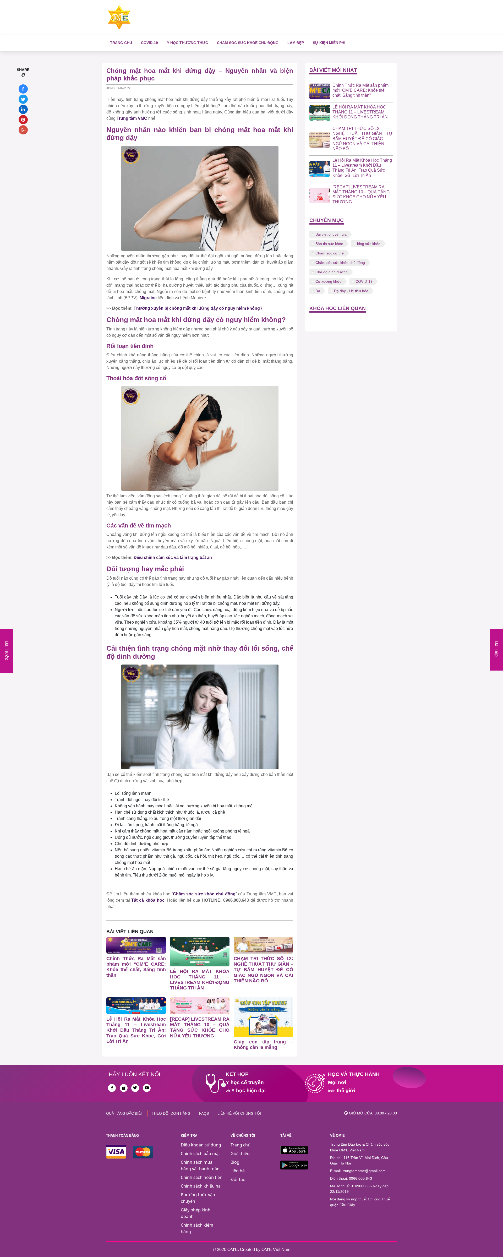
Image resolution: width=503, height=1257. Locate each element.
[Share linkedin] (23, 109)
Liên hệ (238, 1171)
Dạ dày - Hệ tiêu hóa (351, 291)
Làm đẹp (295, 43)
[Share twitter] (23, 99)
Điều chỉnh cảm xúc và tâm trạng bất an (173, 557)
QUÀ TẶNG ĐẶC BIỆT (124, 1113)
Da (317, 291)
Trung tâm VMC (132, 118)
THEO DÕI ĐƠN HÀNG (171, 1113)
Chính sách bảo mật (200, 1153)
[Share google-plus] (23, 129)
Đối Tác (238, 1179)
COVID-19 (149, 43)
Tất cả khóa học (147, 900)
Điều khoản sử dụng (201, 1145)
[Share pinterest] (23, 119)
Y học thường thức (187, 43)
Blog (235, 1162)
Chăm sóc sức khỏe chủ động (247, 43)
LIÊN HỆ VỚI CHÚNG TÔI (239, 1113)
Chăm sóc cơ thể (329, 253)
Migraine (149, 298)
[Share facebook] (23, 89)
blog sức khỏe (368, 244)
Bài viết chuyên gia (331, 234)
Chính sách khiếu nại (201, 1186)
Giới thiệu (240, 1153)
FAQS (204, 1113)
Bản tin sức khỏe (329, 244)
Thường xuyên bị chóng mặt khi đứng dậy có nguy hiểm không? (198, 308)
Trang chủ (121, 43)
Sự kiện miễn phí (329, 43)
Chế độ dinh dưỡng (331, 272)
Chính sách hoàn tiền (201, 1177)
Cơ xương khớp (328, 281)
